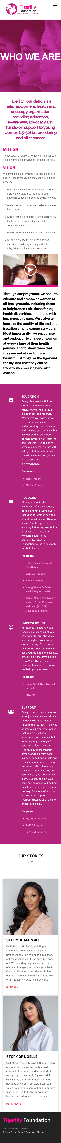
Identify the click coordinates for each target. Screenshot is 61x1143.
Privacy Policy (9, 1132)
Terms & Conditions (27, 1132)
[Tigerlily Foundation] (29, 13)
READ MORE (13, 987)
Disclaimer (42, 1132)
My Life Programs (35, 818)
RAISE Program (34, 825)
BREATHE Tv (33, 478)
